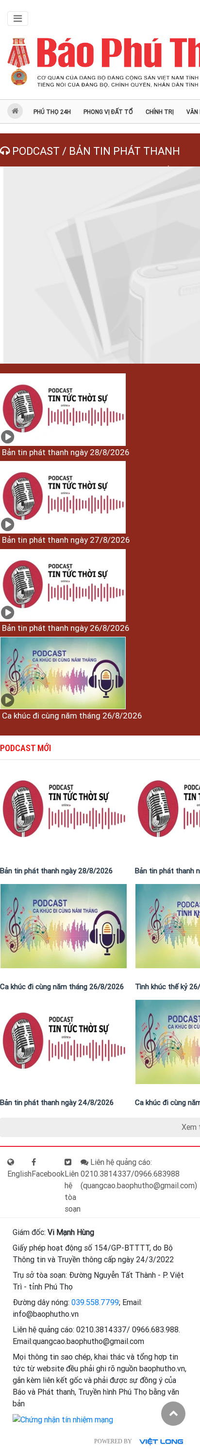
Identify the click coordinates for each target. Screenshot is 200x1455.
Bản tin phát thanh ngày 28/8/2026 (64, 452)
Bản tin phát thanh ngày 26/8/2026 (64, 628)
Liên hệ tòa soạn (73, 1191)
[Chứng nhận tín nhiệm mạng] (63, 1419)
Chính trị (160, 112)
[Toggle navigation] (17, 18)
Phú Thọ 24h (52, 112)
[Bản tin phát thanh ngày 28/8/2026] (63, 409)
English (19, 1174)
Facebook (48, 1174)
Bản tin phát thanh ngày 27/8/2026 (65, 540)
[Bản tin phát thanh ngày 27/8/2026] (63, 497)
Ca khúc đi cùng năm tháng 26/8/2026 (71, 715)
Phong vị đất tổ (108, 112)
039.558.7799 (95, 1302)
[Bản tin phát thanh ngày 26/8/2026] (63, 585)
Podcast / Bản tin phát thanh (95, 151)
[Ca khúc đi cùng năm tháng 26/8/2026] (63, 673)
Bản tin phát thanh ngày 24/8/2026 (57, 1102)
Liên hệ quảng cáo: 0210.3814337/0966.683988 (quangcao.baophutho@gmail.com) (139, 1174)
